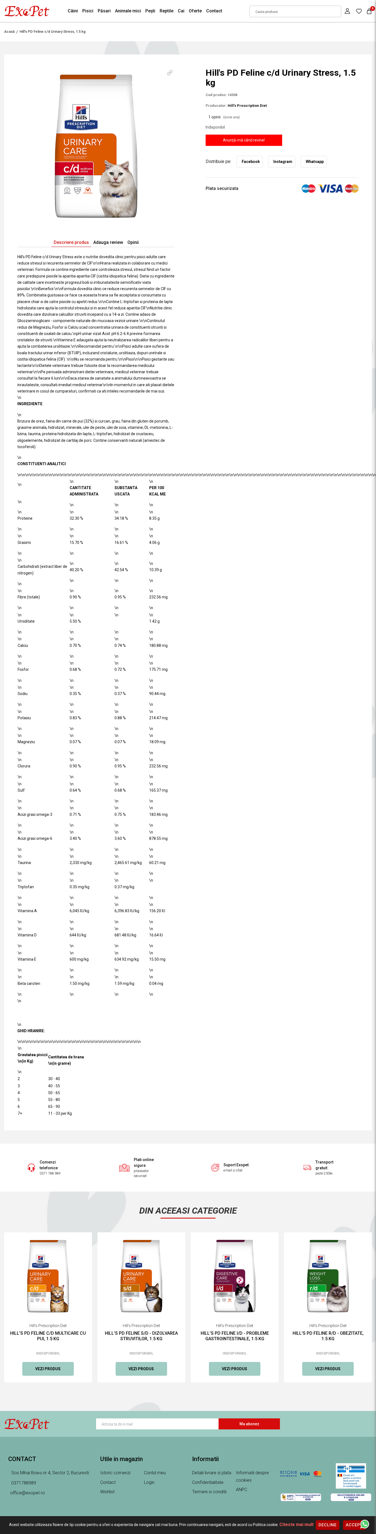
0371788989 (23, 1483)
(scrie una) (231, 117)
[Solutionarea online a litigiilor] (351, 1497)
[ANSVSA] (351, 1476)
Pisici (87, 10)
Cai (181, 10)
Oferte (195, 10)
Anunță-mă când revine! (244, 140)
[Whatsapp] (364, 1524)
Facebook (251, 161)
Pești (150, 10)
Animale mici (128, 10)
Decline (327, 1524)
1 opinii (224, 117)
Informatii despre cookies (252, 1476)
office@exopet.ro (27, 1492)
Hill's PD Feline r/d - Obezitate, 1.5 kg (328, 1336)
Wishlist (107, 1491)
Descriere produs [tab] (71, 242)
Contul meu (155, 1472)
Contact (214, 10)
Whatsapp (315, 161)
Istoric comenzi (115, 1472)
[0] (359, 11)
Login (149, 1482)
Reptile (166, 10)
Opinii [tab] (133, 242)
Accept (354, 1524)
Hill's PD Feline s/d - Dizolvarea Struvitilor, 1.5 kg (141, 1336)
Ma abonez (249, 1424)
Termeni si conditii (209, 1491)
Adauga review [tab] (108, 242)
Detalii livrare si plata (211, 1472)
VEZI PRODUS (48, 1369)
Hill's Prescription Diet (247, 105)
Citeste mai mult (296, 1524)
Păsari (104, 10)
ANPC (241, 1489)
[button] (169, 72)
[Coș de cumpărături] (369, 11)
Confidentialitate (208, 1482)
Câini (73, 10)
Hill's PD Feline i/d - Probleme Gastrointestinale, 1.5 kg (235, 1336)
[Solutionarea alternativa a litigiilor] (301, 1497)
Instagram (282, 161)
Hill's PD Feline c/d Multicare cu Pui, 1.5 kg (48, 1336)
